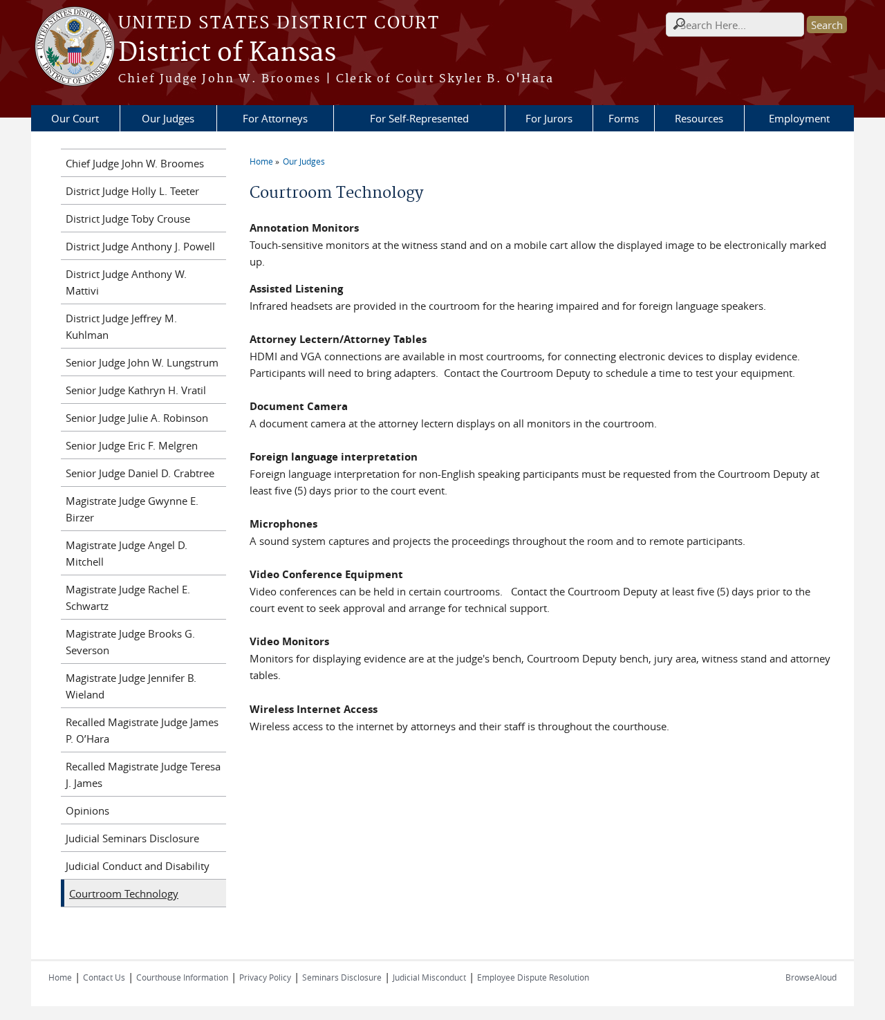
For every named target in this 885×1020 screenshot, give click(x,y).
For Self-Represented (419, 118)
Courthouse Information (182, 977)
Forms (623, 118)
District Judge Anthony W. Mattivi (126, 282)
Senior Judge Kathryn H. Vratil (136, 390)
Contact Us (104, 977)
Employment (799, 118)
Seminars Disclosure (342, 977)
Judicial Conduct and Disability (137, 866)
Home (261, 161)
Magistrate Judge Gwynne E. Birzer (132, 509)
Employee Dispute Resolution (533, 977)
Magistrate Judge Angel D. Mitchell (126, 553)
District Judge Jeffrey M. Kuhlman (121, 326)
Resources (699, 118)
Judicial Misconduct (429, 977)
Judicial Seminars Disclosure (132, 838)
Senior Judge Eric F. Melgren (132, 445)
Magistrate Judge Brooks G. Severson (130, 642)
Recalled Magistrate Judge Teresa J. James (143, 774)
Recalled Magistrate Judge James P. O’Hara (142, 730)
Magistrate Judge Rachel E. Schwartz (128, 597)
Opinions (87, 810)
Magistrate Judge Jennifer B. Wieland (131, 686)
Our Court (75, 118)
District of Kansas (227, 53)
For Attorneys (275, 118)
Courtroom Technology (123, 893)
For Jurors (548, 118)
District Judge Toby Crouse (128, 218)
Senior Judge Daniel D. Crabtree (140, 473)
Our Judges (168, 118)
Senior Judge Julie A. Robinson (137, 418)
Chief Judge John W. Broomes (135, 163)
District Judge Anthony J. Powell (140, 246)
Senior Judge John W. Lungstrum (142, 362)
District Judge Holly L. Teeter (132, 191)
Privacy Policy (265, 977)
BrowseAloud (811, 977)
